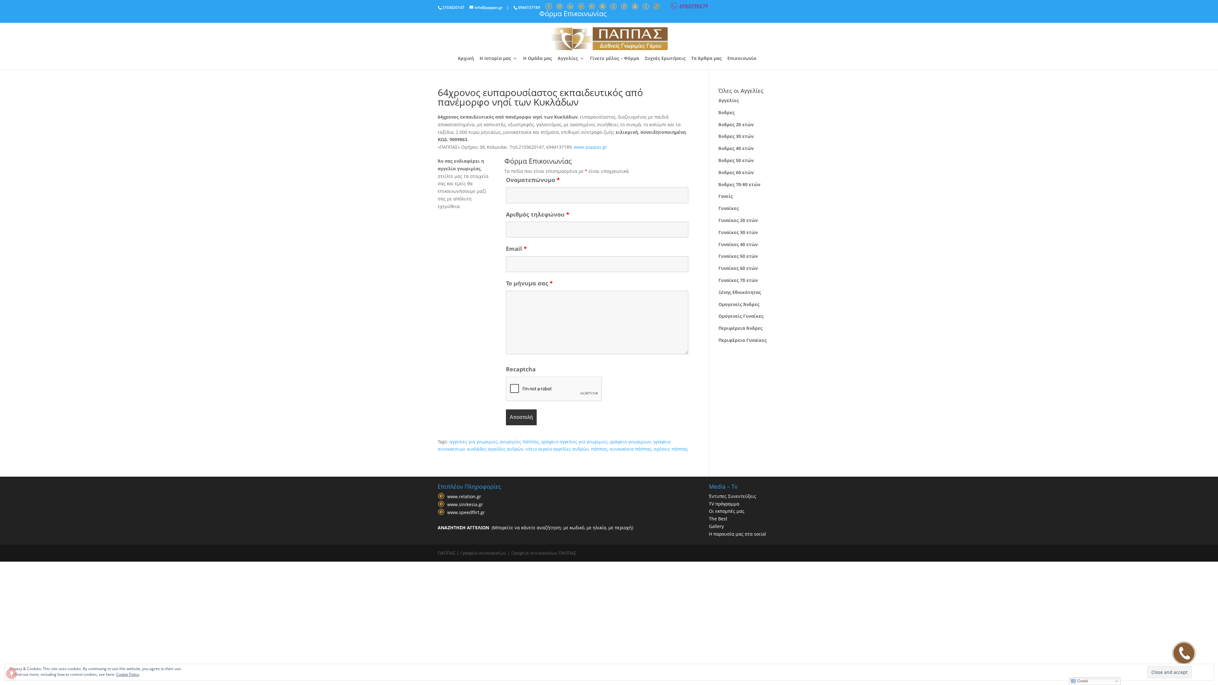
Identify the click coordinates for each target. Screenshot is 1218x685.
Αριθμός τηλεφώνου (537, 214)
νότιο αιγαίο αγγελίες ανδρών (557, 449)
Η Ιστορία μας (495, 58)
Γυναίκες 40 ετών (738, 244)
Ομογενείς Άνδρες (738, 304)
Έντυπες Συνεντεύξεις (732, 496)
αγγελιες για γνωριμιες (473, 442)
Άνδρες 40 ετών (736, 148)
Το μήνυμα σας (529, 283)
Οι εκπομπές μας (726, 511)
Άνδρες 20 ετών (736, 124)
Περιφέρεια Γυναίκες (742, 340)
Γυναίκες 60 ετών (738, 268)
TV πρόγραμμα (724, 504)
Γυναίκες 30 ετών (738, 232)
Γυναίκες (728, 208)
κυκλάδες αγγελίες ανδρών (495, 449)
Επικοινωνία (741, 58)
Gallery (716, 526)
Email (516, 248)
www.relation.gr (464, 496)
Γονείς (725, 196)
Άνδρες (726, 112)
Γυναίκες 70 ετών (738, 280)
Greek (1082, 681)
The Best (718, 519)
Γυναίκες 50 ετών (738, 256)
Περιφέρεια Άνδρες (740, 328)
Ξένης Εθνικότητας (739, 292)
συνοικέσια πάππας (631, 449)
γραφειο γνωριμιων (630, 442)
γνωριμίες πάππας (519, 442)
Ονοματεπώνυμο (533, 180)
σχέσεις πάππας (671, 449)
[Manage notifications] (11, 674)
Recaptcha (521, 369)
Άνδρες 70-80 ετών (739, 184)
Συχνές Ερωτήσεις (665, 58)
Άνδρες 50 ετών (736, 160)
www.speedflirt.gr (466, 512)
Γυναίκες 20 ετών (738, 220)
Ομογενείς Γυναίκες (740, 316)
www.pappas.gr (590, 147)
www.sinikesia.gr (465, 504)
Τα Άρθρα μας (706, 58)
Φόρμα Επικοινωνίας (573, 13)
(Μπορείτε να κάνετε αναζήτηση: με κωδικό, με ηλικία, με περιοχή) (535, 528)
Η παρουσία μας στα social (737, 534)
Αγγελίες (568, 58)
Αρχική (466, 58)
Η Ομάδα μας (537, 58)
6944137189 (529, 7)
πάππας (599, 449)
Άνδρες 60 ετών (736, 172)
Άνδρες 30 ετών (736, 136)
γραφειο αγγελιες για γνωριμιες (574, 442)
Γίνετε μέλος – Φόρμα (614, 58)
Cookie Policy (127, 674)
